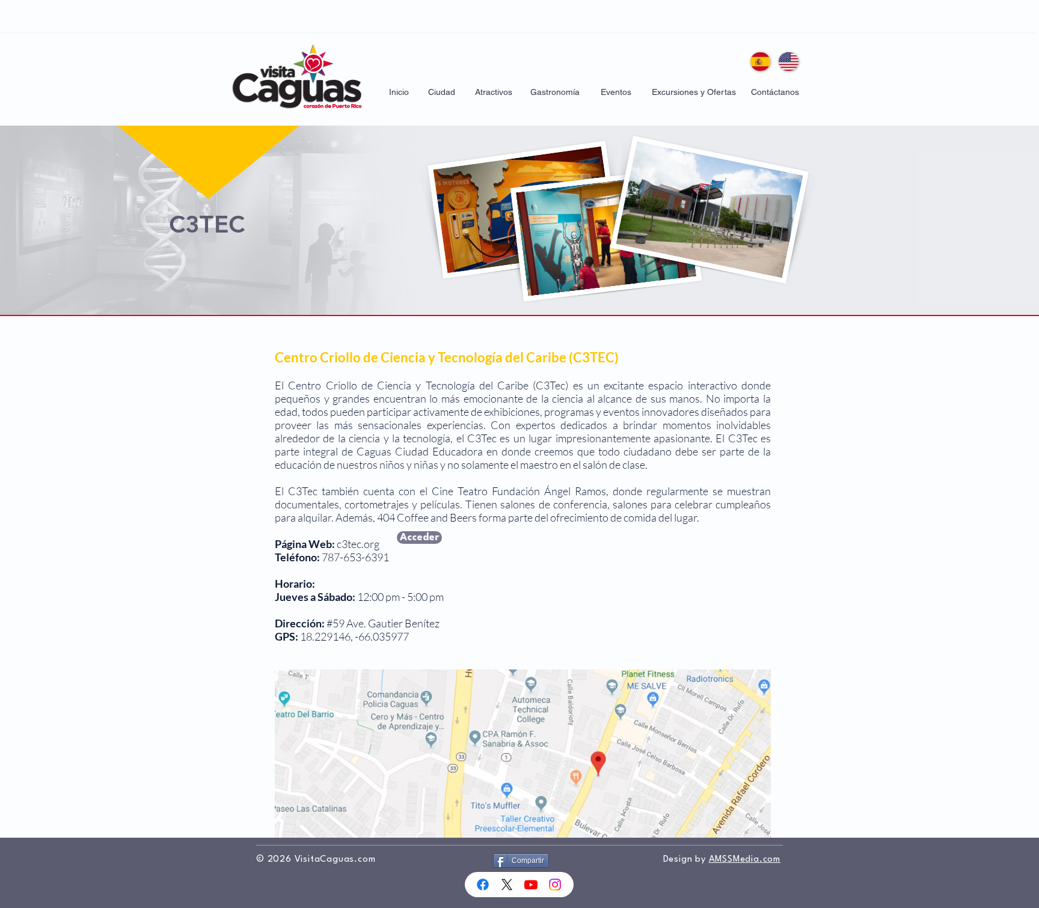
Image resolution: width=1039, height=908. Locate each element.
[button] (441, 93)
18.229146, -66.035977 (354, 636)
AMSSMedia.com (744, 859)
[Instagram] (555, 884)
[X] (507, 884)
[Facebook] (483, 884)
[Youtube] (531, 884)
